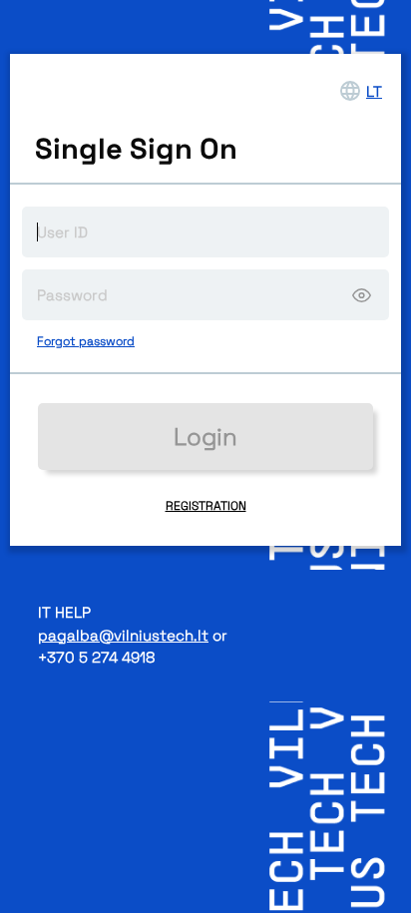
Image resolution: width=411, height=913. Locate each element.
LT (374, 91)
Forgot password (86, 341)
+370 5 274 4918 (96, 657)
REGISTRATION (206, 506)
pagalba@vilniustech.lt (123, 635)
